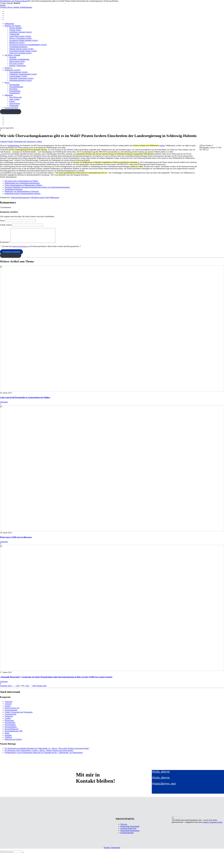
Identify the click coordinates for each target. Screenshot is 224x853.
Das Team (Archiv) (16, 63)
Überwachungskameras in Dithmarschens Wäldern (23, 185)
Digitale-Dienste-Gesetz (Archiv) (21, 49)
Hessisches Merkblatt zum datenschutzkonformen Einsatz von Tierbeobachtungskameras (37, 187)
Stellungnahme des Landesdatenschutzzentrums (22, 183)
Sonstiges (8, 735)
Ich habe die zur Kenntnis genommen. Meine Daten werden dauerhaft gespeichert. (41, 246)
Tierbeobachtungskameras (20, 197)
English (3, 5)
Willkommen (9, 24)
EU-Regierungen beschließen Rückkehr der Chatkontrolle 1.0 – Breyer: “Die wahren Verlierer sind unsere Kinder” (47, 748)
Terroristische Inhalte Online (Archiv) (23, 51)
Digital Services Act (12, 708)
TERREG (8, 737)
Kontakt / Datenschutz (17, 66)
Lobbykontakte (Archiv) (18, 76)
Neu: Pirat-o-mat (15, 97)
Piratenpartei (14, 106)
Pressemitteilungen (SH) (14, 731)
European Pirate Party (128, 828)
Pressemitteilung (11, 727)
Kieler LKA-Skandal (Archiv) (20, 53)
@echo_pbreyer (161, 771)
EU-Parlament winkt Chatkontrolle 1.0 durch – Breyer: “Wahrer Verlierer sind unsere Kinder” (39, 750)
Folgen (11, 101)
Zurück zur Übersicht (10, 112)
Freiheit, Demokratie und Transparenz (21, 141)
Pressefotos (13, 89)
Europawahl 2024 (11, 108)
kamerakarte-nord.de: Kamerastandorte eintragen (22, 194)
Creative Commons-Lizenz (212, 822)
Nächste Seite (42, 686)
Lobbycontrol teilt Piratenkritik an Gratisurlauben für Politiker (25, 397)
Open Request (14, 103)
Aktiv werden (14, 99)
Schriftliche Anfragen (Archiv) (20, 32)
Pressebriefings (14, 91)
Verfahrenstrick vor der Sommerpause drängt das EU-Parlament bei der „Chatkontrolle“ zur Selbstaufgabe (44, 753)
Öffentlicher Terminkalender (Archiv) (23, 74)
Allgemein (4, 402)
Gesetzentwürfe (10, 714)
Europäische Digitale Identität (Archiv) (23, 40)
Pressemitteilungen (16, 87)
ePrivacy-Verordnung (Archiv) (20, 38)
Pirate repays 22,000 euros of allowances (16, 537)
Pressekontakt (14, 85)
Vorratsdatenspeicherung (18, 47)
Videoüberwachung (37, 197)
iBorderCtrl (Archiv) (16, 42)
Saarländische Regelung (13, 189)
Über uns (123, 824)
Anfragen (3, 141)
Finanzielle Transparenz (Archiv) (21, 78)
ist (138, 162)
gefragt (162, 145)
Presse (7, 82)
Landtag (39, 141)
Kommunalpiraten (127, 833)
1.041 (18, 686)
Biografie (12, 57)
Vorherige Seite (5, 686)
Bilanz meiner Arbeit (17, 61)
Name (2, 221)
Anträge (8, 706)
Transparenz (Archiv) (12, 70)
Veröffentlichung (13, 145)
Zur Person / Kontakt (12, 55)
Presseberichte (14, 93)
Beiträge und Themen (13, 26)
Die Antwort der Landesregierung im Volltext (21, 181)
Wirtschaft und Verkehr (13, 739)
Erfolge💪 (8, 68)
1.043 (27, 686)
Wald (47, 197)
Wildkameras (54, 197)
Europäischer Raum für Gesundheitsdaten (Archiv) (28, 45)
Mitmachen (9, 95)
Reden (7, 733)
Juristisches (9, 716)
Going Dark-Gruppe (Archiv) (20, 36)
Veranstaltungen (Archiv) (18, 72)
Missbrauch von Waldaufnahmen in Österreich (22, 191)
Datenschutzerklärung (20, 246)
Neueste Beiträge (15, 28)
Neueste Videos (15, 30)
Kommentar (5, 242)
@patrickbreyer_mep (164, 783)
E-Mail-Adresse (6, 225)
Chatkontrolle (14, 34)
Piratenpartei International (129, 831)
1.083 (34, 686)
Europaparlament (11, 710)
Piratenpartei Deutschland (129, 826)
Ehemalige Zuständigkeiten (19, 59)
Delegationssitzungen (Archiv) (20, 80)
